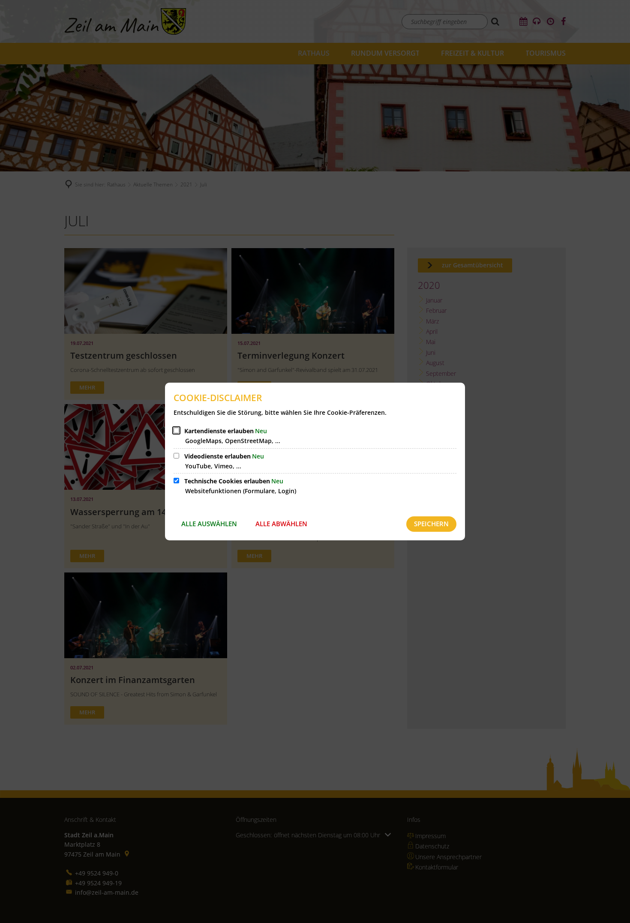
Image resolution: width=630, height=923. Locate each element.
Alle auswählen (209, 523)
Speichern (431, 523)
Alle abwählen (281, 523)
